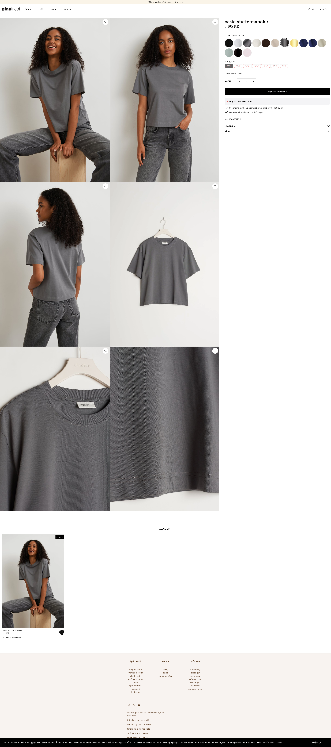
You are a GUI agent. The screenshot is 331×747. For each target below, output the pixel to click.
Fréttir (136, 682)
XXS (228, 66)
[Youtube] (139, 705)
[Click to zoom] (105, 22)
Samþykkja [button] (316, 742)
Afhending (195, 669)
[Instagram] (133, 705)
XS (238, 66)
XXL (283, 66)
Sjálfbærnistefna (136, 679)
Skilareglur (195, 682)
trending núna (165, 676)
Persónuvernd (195, 689)
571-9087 (143, 733)
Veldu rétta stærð (233, 73)
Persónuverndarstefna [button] (273, 742)
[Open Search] (309, 9)
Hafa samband (195, 679)
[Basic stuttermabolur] (33, 581)
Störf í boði (135, 676)
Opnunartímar (135, 685)
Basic (165, 672)
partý (165, 669)
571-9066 (143, 737)
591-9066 (145, 720)
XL (275, 66)
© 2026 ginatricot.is (136, 712)
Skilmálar (195, 685)
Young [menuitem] (53, 9)
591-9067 (146, 724)
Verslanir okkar (136, 672)
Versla (28, 9)
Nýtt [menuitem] (41, 9)
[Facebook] (129, 705)
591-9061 (146, 729)
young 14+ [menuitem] (67, 9)
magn (228, 81)
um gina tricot (136, 669)
